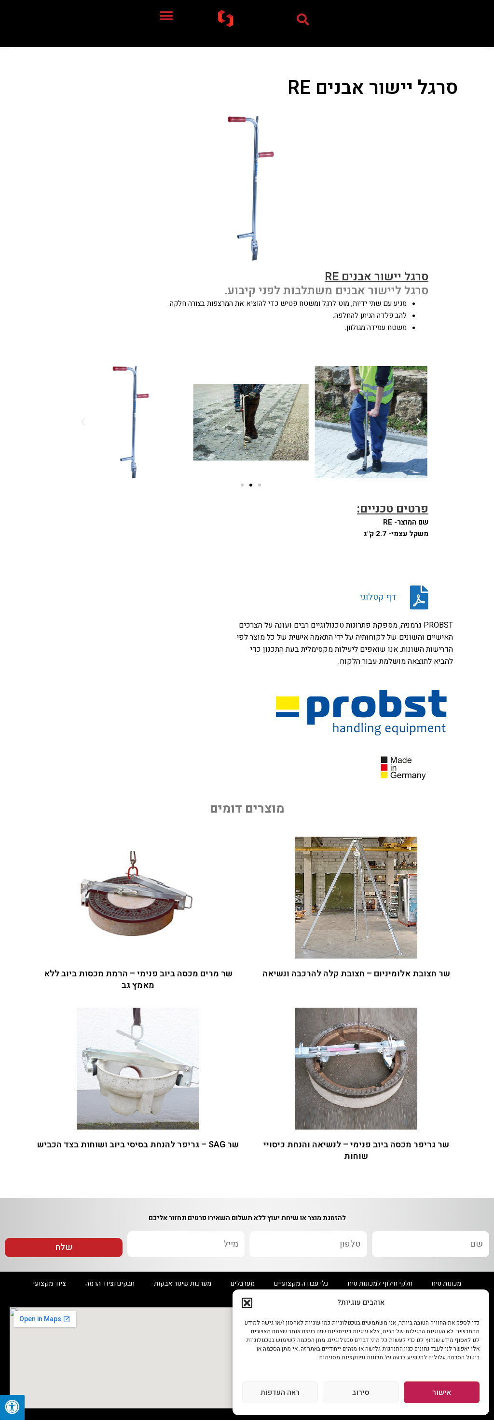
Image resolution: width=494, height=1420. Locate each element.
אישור (441, 1392)
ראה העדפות (280, 1392)
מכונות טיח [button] (446, 1283)
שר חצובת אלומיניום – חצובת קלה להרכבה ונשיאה (356, 973)
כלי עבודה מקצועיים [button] (301, 1283)
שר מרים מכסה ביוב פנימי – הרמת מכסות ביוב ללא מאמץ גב (138, 979)
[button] (247, 1303)
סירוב (361, 1392)
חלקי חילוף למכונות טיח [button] (380, 1283)
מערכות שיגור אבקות (182, 1283)
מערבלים (243, 1283)
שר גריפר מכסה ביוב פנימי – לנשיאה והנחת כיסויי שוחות (356, 1150)
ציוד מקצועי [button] (49, 1283)
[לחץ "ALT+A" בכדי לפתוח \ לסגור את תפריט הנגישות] (12, 1407)
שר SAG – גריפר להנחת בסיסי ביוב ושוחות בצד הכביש (138, 1144)
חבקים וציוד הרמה (110, 1283)
